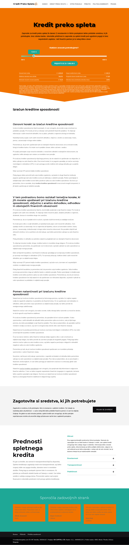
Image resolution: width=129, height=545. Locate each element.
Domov (45, 4)
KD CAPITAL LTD (59, 539)
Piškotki (87, 4)
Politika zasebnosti (100, 4)
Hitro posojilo (76, 4)
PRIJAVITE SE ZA (64, 63)
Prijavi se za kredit (104, 409)
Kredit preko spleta (58, 4)
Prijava (113, 4)
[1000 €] (34, 56)
